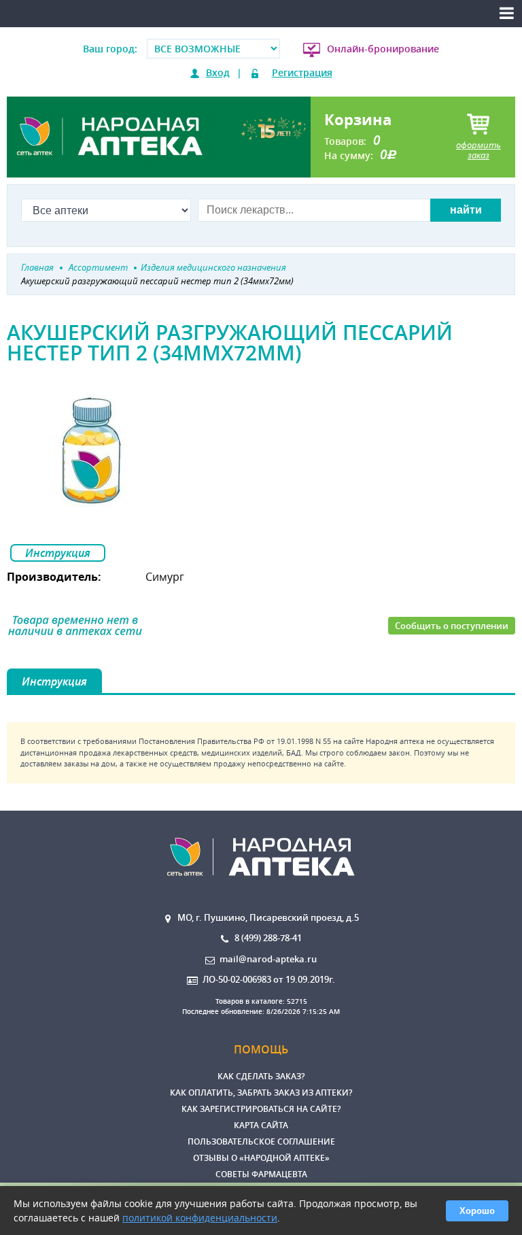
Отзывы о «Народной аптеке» (261, 1158)
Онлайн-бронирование (383, 48)
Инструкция (57, 552)
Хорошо (477, 1211)
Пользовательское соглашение (261, 1141)
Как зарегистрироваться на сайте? (261, 1109)
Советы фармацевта (261, 1174)
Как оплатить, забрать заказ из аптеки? (261, 1092)
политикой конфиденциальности (199, 1217)
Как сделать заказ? (261, 1076)
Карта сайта (261, 1125)
